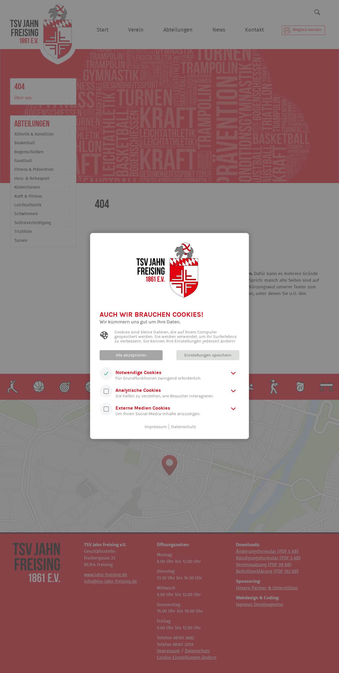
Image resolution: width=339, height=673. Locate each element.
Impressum (156, 426)
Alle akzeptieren (131, 355)
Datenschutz (183, 426)
